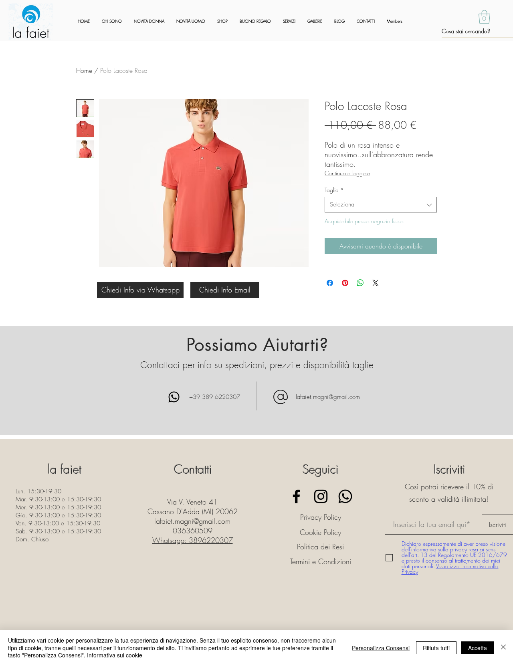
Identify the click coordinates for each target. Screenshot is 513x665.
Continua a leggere (347, 173)
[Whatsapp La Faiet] (345, 496)
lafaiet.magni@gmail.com (328, 397)
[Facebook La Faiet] (296, 496)
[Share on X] (375, 283)
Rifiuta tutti (436, 648)
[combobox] (381, 204)
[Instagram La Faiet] (321, 496)
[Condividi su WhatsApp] (360, 283)
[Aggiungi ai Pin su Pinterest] (345, 283)
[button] (484, 17)
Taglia (334, 190)
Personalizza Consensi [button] (381, 648)
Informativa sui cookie (114, 655)
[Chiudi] (503, 648)
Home (84, 70)
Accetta (477, 648)
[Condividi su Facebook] (330, 283)
